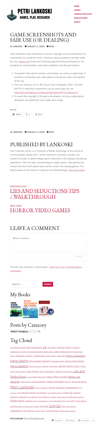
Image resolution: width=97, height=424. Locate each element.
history (77, 366)
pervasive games (79, 382)
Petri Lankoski (22, 387)
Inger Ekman (33, 371)
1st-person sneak (18, 347)
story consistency (41, 401)
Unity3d (54, 406)
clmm (23, 352)
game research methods (39, 366)
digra (57, 351)
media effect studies (57, 377)
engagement (39, 356)
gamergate (53, 366)
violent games (52, 411)
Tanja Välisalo (81, 401)
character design (64, 347)
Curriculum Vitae (83, 14)
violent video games (67, 411)
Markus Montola (39, 377)
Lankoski (58, 372)
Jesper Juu (23, 61)
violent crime (39, 411)
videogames (16, 411)
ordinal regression (55, 381)
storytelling (70, 401)
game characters (75, 355)
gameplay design (58, 361)
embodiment (66, 352)
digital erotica (48, 352)
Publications (80, 18)
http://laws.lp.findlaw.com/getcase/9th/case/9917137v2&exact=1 (46, 92)
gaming (69, 366)
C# (44, 347)
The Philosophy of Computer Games (24, 406)
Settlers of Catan (49, 397)
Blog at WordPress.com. (34, 418)
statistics (29, 401)
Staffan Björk (17, 400)
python (66, 393)
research (77, 393)
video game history (68, 406)
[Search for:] (26, 284)
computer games (35, 352)
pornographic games (26, 393)
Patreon (68, 382)
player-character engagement (63, 387)
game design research (40, 361)
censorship (51, 348)
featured (61, 356)
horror (83, 366)
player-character (41, 388)
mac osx (29, 377)
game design (19, 361)
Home (76, 6)
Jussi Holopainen (46, 371)
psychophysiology (55, 393)
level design (67, 372)
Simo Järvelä (62, 397)
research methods (18, 397)
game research (19, 366)
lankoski (18, 46)
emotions (19, 356)
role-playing (32, 397)
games (62, 366)
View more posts (76, 170)
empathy (29, 356)
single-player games (76, 397)
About (77, 22)
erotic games (50, 356)
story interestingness (57, 401)
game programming (74, 361)
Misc (51, 46)
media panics (25, 382)
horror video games (18, 372)
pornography (41, 393)
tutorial (44, 406)
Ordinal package (38, 382)
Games (77, 10)
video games (28, 411)
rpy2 (40, 397)
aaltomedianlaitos (34, 347)
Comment (78, 256)
